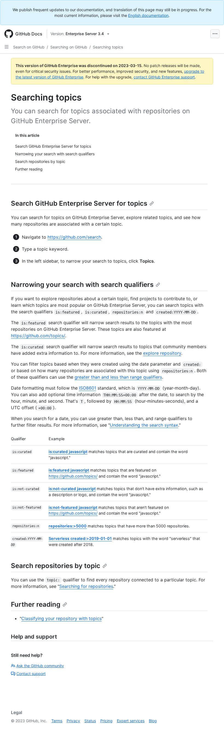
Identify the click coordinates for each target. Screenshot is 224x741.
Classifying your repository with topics (61, 618)
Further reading (35, 604)
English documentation (148, 15)
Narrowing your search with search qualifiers (82, 284)
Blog (153, 720)
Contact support (31, 673)
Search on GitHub (29, 47)
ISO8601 (87, 388)
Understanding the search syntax (144, 425)
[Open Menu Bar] (215, 33)
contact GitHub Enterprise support (164, 77)
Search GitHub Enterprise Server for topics (79, 203)
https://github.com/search (74, 237)
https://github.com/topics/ (38, 335)
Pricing (106, 720)
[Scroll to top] (212, 729)
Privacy (73, 720)
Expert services (131, 720)
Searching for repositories (86, 586)
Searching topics (108, 47)
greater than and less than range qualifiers (118, 377)
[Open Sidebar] (6, 46)
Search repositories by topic (55, 566)
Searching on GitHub (68, 47)
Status (90, 720)
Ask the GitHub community (40, 665)
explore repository (162, 353)
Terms (56, 720)
